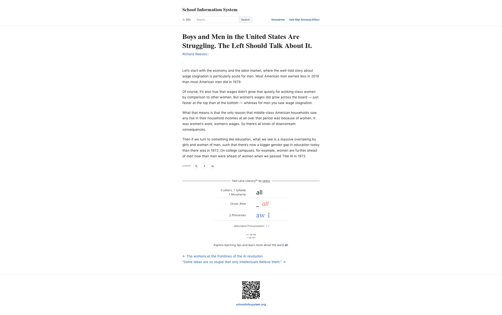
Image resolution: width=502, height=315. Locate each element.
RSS (188, 19)
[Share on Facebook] (204, 166)
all (286, 245)
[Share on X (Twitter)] (196, 166)
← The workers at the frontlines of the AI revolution (222, 256)
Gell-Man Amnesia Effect (304, 19)
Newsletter (278, 19)
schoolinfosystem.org (251, 304)
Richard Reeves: (195, 54)
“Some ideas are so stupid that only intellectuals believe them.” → (234, 262)
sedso (266, 181)
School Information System (209, 9)
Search (245, 19)
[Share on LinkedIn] (213, 166)
